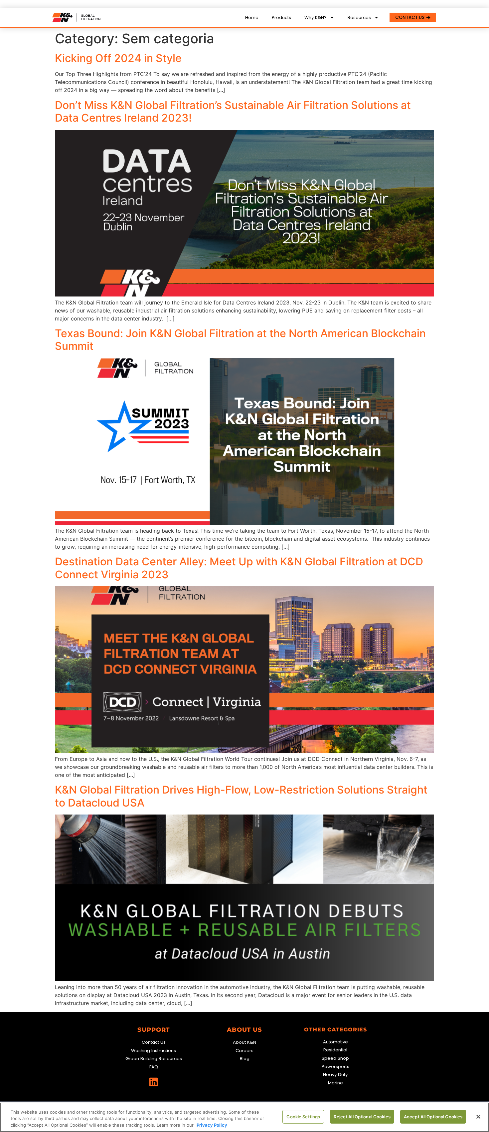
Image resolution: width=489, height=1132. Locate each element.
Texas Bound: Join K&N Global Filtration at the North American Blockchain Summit (240, 339)
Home (251, 17)
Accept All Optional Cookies (433, 1116)
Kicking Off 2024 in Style (118, 58)
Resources (359, 17)
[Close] (478, 1116)
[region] (244, 1117)
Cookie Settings (303, 1116)
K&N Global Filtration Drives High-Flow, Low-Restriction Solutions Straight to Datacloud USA (241, 796)
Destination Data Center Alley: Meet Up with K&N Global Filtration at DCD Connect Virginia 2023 (239, 568)
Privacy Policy (212, 1125)
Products (281, 17)
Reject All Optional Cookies (362, 1116)
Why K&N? (315, 17)
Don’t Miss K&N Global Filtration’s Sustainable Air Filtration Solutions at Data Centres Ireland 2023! (233, 111)
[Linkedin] (153, 1082)
